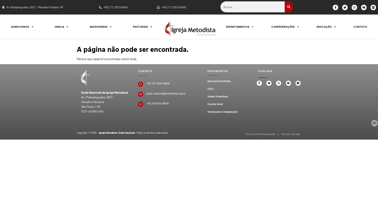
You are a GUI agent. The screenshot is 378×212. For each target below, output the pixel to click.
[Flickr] (373, 7)
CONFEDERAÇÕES (283, 27)
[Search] (289, 6)
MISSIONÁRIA (98, 27)
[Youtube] (364, 7)
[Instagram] (354, 7)
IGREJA (59, 27)
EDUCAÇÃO (324, 27)
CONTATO (360, 27)
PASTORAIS (140, 27)
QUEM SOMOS (20, 27)
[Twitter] (345, 7)
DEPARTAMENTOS (237, 27)
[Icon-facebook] (335, 7)
